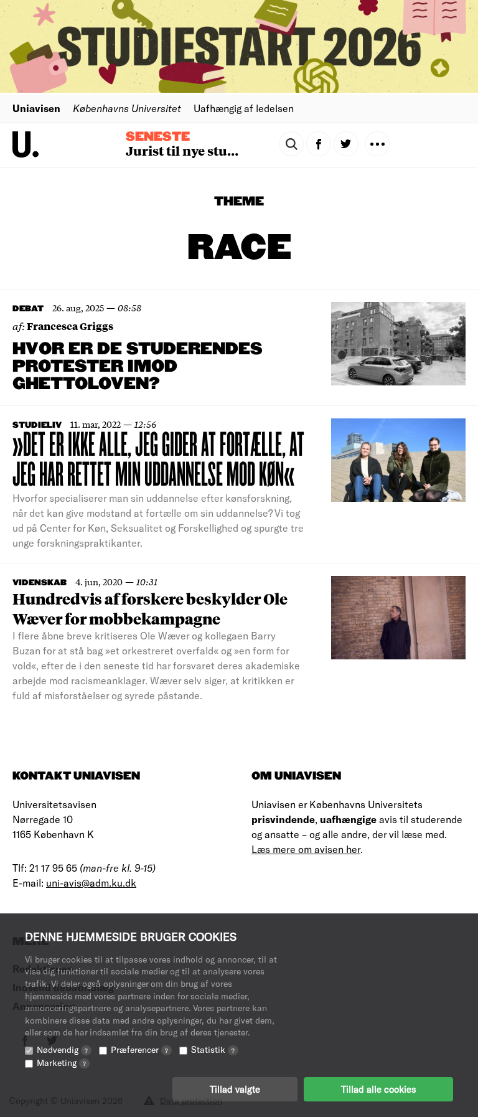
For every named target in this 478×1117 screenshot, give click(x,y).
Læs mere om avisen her (305, 849)
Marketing (61, 1062)
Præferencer (139, 1049)
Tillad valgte (235, 1089)
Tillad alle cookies (378, 1089)
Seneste (158, 137)
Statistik (213, 1049)
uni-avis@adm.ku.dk (91, 882)
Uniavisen (36, 108)
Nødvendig (62, 1049)
